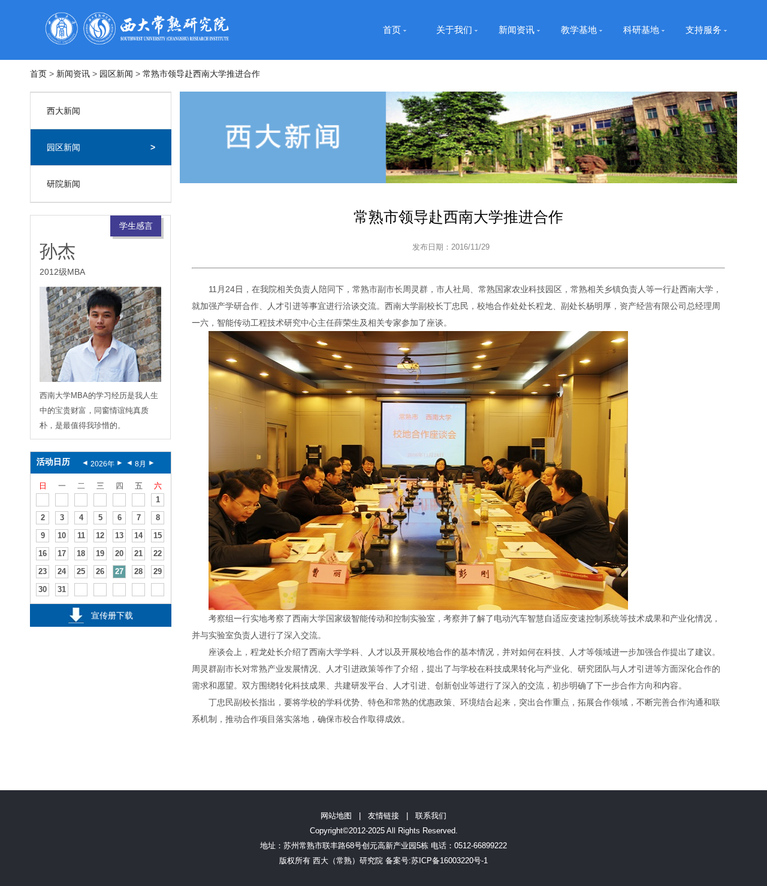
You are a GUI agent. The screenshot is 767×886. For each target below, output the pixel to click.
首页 (392, 30)
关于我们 (454, 30)
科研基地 (641, 30)
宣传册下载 (112, 615)
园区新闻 (116, 73)
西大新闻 (63, 111)
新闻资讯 (517, 30)
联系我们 (430, 815)
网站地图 (336, 815)
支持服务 (703, 30)
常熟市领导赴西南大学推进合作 (201, 73)
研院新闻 (63, 184)
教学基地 (579, 30)
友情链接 (383, 815)
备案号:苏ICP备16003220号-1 (436, 860)
